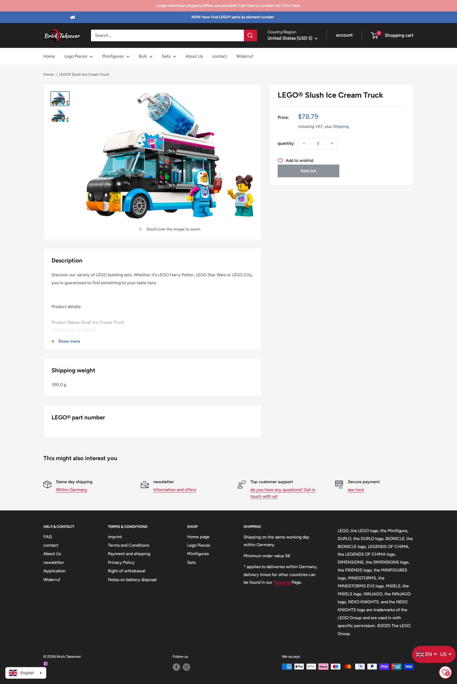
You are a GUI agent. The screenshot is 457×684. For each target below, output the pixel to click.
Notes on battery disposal (132, 579)
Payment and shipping (129, 553)
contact (219, 56)
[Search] (250, 35)
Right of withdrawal (126, 570)
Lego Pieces (75, 56)
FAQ (47, 536)
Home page (198, 536)
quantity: (286, 143)
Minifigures (113, 56)
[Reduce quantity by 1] (303, 143)
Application (54, 570)
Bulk (143, 56)
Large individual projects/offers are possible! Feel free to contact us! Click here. (228, 5)
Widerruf (244, 56)
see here (356, 489)
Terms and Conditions (128, 545)
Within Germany (71, 489)
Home (49, 56)
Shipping (341, 126)
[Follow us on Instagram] (186, 667)
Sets (166, 56)
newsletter (53, 562)
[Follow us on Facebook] (176, 667)
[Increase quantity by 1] (331, 143)
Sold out (308, 170)
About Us (194, 56)
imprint (115, 536)
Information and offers (174, 489)
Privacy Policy (121, 562)
